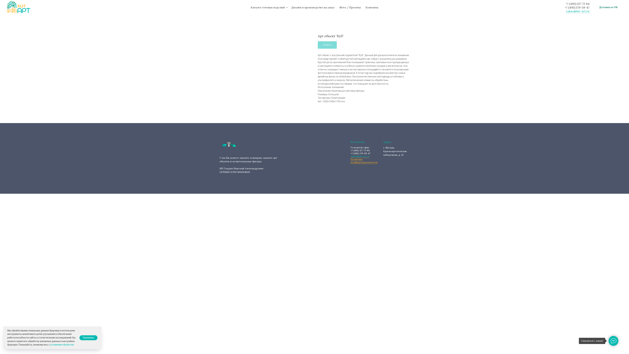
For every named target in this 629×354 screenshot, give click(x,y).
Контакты (372, 7)
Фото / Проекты (350, 7)
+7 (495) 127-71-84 (578, 4)
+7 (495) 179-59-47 (577, 7)
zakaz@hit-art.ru (578, 11)
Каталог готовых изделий (268, 7)
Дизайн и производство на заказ (312, 7)
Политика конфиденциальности (364, 161)
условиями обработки (62, 344)
